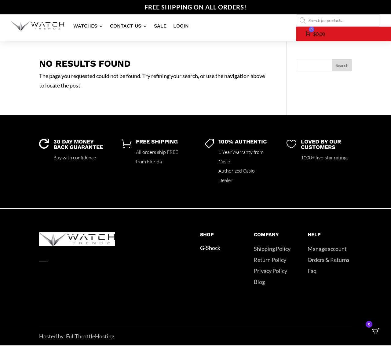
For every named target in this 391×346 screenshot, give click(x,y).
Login (181, 26)
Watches (85, 26)
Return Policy (270, 259)
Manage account (327, 248)
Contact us (125, 26)
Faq (312, 270)
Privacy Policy (270, 270)
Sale (160, 26)
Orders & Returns (328, 259)
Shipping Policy (272, 248)
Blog (259, 281)
